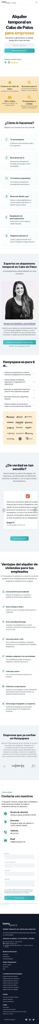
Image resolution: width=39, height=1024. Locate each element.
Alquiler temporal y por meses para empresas (19, 929)
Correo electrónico (10, 862)
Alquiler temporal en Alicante (10, 983)
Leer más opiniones (19, 538)
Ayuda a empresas (8, 999)
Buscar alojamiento (20, 51)
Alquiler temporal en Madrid (10, 976)
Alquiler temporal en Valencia (10, 980)
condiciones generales (24, 889)
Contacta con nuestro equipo (10, 997)
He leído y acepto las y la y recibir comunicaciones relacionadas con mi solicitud (18, 891)
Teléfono (7, 870)
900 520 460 (18, 941)
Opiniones (5, 966)
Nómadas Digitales (8, 958)
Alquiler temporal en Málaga (10, 989)
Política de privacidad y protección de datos (14, 1011)
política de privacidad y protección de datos (16, 891)
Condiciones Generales (9, 1009)
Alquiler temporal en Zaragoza (11, 987)
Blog (4, 969)
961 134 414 (14, 833)
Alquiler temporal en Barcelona (11, 978)
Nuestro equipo (7, 964)
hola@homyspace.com (17, 842)
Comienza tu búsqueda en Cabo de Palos (19, 342)
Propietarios (6, 956)
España (14, 3)
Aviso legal (6, 1007)
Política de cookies (8, 1013)
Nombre (6, 853)
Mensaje (6, 879)
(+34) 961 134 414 (9, 941)
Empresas (5, 954)
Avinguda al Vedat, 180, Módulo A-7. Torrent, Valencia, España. (19, 946)
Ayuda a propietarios (8, 1001)
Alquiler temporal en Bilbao (10, 985)
